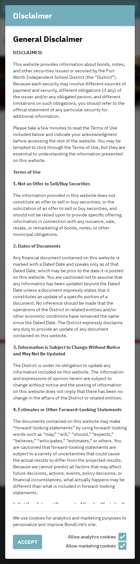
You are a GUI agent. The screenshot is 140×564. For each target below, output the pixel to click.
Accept (27, 542)
